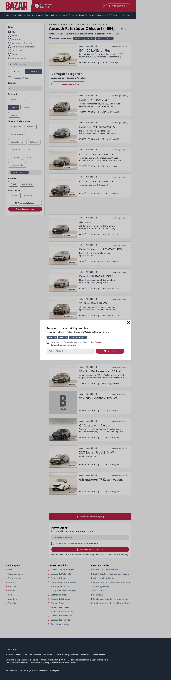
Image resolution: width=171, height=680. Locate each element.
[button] (128, 322)
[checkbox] (85, 343)
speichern (111, 351)
